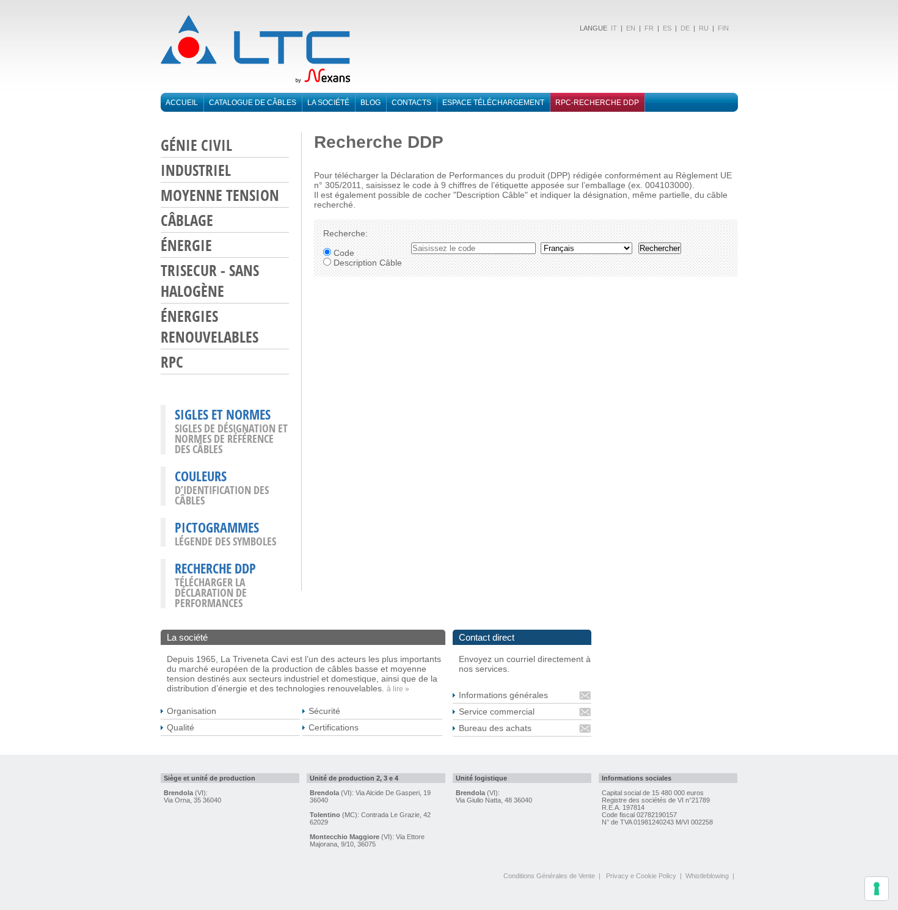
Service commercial (497, 711)
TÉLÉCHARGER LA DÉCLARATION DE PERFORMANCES (211, 592)
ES (667, 28)
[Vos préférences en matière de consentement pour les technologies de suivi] (876, 888)
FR (649, 28)
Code (342, 253)
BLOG (370, 102)
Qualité (180, 727)
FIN (723, 28)
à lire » (398, 689)
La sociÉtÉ (328, 102)
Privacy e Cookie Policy (641, 875)
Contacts (411, 102)
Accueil (182, 102)
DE (685, 28)
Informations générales (503, 695)
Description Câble (366, 263)
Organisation (191, 711)
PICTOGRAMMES (217, 527)
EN (630, 28)
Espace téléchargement (493, 102)
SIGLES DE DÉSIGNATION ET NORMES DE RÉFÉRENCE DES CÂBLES (231, 438)
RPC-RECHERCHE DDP (597, 102)
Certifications (333, 727)
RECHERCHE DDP (215, 568)
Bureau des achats (495, 728)
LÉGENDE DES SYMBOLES (225, 541)
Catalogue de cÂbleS (252, 102)
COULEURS (201, 476)
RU (704, 28)
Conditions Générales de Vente (549, 875)
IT (613, 28)
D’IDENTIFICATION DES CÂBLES (222, 495)
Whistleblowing (707, 875)
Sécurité (324, 711)
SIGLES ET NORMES (223, 414)
